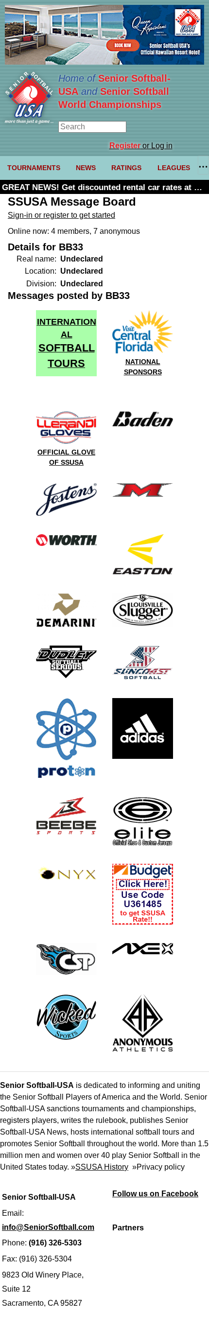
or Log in (141, 145)
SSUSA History (101, 1167)
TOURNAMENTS (33, 168)
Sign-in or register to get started (61, 215)
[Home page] (29, 121)
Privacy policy (161, 1167)
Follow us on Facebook (155, 1194)
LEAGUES (173, 168)
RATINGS (126, 168)
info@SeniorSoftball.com (48, 1227)
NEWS (86, 168)
